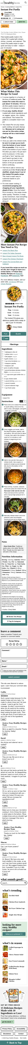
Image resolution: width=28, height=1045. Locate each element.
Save (6, 338)
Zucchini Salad (14, 895)
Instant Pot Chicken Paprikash (12, 259)
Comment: (6, 650)
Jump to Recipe (9, 22)
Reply (3, 719)
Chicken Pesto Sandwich (17, 902)
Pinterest (19, 273)
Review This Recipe (14, 617)
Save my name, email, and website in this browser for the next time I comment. (15, 671)
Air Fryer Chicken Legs (17, 908)
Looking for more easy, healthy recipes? (11, 927)
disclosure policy (11, 34)
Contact (21, 1034)
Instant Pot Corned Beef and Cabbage (12, 262)
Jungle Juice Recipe (15, 915)
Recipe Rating (14, 641)
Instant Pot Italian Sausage (11, 253)
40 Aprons (12, 282)
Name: (4, 661)
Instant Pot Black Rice (10, 250)
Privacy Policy (7, 1029)
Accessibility (21, 1029)
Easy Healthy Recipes (12, 2)
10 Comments (18, 18)
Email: (4, 666)
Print (19, 334)
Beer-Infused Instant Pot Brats (12, 256)
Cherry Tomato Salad (16, 954)
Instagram (16, 275)
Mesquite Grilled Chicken (14, 980)
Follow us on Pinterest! (13, 934)
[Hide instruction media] (24, 401)
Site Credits (23, 1038)
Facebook (4, 275)
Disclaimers (7, 1034)
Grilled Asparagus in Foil (16, 948)
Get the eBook (6, 1022)
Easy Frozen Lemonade (16, 961)
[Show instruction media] (21, 401)
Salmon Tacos (13, 974)
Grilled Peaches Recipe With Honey (16, 967)
